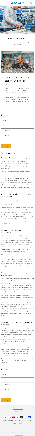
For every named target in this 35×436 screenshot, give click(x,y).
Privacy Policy (29, 420)
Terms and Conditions (19, 420)
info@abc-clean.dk (19, 435)
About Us (15, 423)
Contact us (21, 423)
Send (6, 146)
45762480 (19, 426)
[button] (3, 3)
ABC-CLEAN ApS (9, 420)
